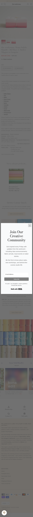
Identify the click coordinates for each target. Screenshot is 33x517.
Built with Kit (16, 289)
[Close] (29, 225)
